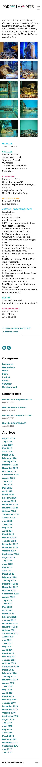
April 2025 (7, 491)
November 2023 (10, 547)
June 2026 (7, 445)
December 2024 (10, 504)
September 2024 (10, 514)
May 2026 (7, 448)
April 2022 (7, 610)
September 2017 (10, 746)
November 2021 (10, 627)
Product (6, 377)
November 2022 (10, 587)
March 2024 (8, 534)
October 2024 (9, 511)
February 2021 (9, 656)
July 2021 (7, 640)
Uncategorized (9, 387)
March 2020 (8, 670)
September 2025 (10, 475)
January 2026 (9, 461)
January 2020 (9, 676)
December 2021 (10, 623)
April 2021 (7, 650)
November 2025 (10, 468)
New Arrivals (8, 367)
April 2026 (7, 451)
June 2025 (7, 484)
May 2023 (7, 567)
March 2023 (8, 574)
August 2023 (8, 557)
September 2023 (10, 554)
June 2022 (7, 604)
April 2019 (7, 693)
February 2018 (9, 739)
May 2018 (7, 729)
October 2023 (9, 551)
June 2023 (7, 564)
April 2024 (7, 531)
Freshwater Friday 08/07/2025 (17, 415)
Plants (5, 374)
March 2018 (8, 736)
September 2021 (10, 633)
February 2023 (9, 577)
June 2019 (7, 686)
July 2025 (7, 481)
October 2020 (9, 663)
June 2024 (7, 524)
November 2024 (10, 508)
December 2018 (10, 706)
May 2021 (7, 647)
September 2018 (10, 716)
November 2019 (10, 680)
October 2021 (8, 630)
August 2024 (8, 518)
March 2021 (8, 653)
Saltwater (7, 384)
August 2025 (8, 478)
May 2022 (7, 607)
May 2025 (7, 488)
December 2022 (10, 584)
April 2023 (7, 570)
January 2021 (9, 660)
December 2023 (10, 544)
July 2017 (7, 749)
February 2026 (9, 458)
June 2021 (7, 643)
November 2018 (10, 709)
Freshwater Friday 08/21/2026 (17, 399)
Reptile (5, 380)
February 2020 (9, 673)
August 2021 (8, 637)
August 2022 (8, 597)
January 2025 (9, 501)
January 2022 (9, 620)
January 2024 (9, 541)
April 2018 (7, 732)
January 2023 (9, 580)
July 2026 (7, 441)
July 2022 (7, 600)
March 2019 (8, 696)
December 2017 (10, 742)
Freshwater (7, 364)
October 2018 (9, 713)
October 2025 (9, 471)
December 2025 (10, 465)
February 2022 (9, 617)
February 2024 (9, 537)
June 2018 (7, 726)
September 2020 (10, 666)
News (5, 370)
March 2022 (8, 613)
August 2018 (8, 719)
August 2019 (8, 683)
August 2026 (8, 438)
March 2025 (8, 494)
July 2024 (7, 521)
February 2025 (9, 498)
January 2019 (9, 703)
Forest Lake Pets (16, 762)
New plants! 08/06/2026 (14, 423)
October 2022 (9, 590)
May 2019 (7, 690)
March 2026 (8, 455)
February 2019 (9, 699)
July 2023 (7, 561)
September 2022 (10, 594)
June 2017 (7, 752)
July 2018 (7, 723)
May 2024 (7, 527)
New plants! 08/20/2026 (14, 407)
